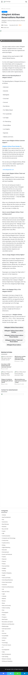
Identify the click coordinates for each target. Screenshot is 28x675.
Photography (5, 612)
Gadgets (4, 568)
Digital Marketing (6, 547)
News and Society (6, 605)
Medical (4, 598)
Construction (5, 540)
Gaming (4, 570)
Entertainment (5, 552)
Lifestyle (4, 596)
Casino (3, 531)
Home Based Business (7, 580)
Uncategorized (5, 649)
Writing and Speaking (7, 661)
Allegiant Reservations (14, 345)
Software (4, 638)
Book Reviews (5, 524)
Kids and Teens (5, 591)
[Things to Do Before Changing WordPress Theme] (7, 374)
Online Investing (6, 607)
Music (3, 603)
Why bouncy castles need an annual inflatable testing (20, 358)
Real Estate (5, 619)
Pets (3, 610)
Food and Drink (5, 566)
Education (4, 549)
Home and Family (6, 577)
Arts (3, 519)
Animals (4, 515)
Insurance (4, 584)
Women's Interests (6, 658)
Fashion (4, 556)
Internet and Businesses (8, 587)
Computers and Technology (8, 538)
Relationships (5, 626)
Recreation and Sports (7, 621)
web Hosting (5, 656)
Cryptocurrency (6, 542)
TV (2, 647)
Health (3, 575)
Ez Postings (5, 25)
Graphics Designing (6, 573)
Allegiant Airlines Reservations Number (14, 331)
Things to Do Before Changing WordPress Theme (7, 381)
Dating (3, 545)
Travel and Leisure (6, 645)
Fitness (4, 563)
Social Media (5, 635)
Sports (3, 640)
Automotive (5, 521)
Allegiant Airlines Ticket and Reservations (14, 340)
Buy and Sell (5, 528)
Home (4, 8)
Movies (4, 600)
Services (8, 8)
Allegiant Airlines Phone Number (11, 146)
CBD (3, 533)
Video (3, 652)
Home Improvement (7, 582)
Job (3, 589)
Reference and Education (8, 624)
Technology (5, 642)
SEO (3, 631)
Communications (6, 535)
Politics (4, 614)
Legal (3, 593)
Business (4, 526)
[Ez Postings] (7, 1)
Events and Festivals (7, 554)
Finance (4, 561)
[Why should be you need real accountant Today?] (21, 374)
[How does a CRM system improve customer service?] (7, 359)
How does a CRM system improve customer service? (6, 365)
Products (4, 617)
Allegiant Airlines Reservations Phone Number (14, 336)
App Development (6, 517)
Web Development (6, 654)
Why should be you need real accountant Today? (21, 381)
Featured (4, 559)
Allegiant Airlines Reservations (14, 327)
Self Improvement (6, 628)
